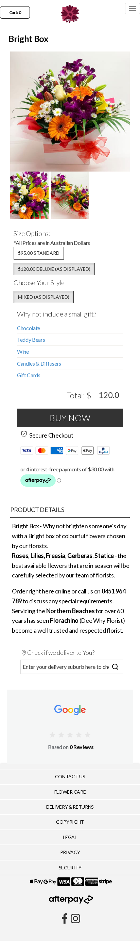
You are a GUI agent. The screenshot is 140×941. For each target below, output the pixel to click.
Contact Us (70, 776)
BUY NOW (70, 418)
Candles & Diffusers (39, 363)
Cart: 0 (15, 12)
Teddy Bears (31, 339)
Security (70, 867)
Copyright (70, 822)
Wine (23, 351)
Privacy (70, 852)
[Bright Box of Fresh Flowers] (70, 112)
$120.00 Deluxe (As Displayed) (54, 269)
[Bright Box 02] (29, 195)
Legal (70, 837)
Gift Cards (28, 375)
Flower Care (70, 792)
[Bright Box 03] (69, 195)
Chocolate (28, 328)
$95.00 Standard (38, 253)
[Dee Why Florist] (70, 8)
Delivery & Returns (70, 807)
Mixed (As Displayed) (43, 297)
